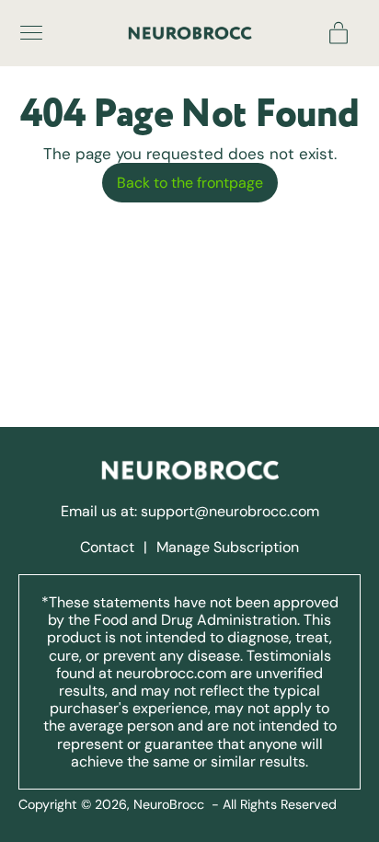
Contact (109, 547)
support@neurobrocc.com (230, 511)
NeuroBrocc (168, 804)
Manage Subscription (227, 547)
